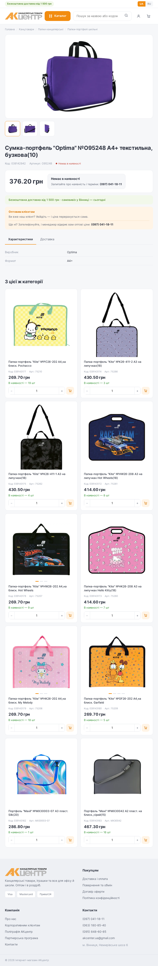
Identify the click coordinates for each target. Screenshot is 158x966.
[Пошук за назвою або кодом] (126, 16)
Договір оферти (93, 891)
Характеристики (20, 239)
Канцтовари (26, 29)
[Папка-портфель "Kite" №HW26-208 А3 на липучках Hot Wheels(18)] (117, 437)
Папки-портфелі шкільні (82, 29)
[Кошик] (148, 16)
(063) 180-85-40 (94, 925)
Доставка (47, 239)
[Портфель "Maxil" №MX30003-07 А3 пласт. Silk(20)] (41, 774)
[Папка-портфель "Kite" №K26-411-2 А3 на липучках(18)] (117, 325)
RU (149, 3)
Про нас (10, 919)
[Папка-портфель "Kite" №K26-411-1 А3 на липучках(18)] (41, 437)
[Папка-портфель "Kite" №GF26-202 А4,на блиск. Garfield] (117, 662)
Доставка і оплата (95, 878)
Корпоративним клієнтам (22, 925)
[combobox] (97, 16)
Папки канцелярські (50, 29)
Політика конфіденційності (101, 898)
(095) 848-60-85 (94, 931)
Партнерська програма (21, 938)
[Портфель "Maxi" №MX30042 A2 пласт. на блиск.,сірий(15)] (117, 774)
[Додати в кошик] (70, 391)
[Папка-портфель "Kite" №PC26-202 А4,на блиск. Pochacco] (41, 325)
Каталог (60, 16)
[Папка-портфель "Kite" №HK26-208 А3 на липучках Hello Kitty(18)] (117, 549)
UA (141, 3)
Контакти (11, 944)
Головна (10, 29)
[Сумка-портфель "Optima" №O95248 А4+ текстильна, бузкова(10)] (12, 128)
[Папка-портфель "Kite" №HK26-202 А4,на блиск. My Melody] (41, 662)
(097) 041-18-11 (111, 184)
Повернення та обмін (97, 885)
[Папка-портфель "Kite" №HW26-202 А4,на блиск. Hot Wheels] (41, 549)
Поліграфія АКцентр (19, 931)
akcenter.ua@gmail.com (98, 938)
